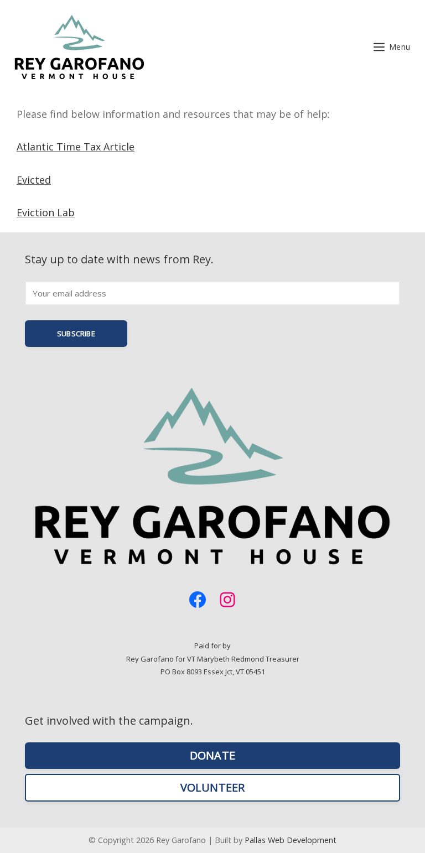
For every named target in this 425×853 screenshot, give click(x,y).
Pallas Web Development (290, 840)
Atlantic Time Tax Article (75, 146)
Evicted (34, 179)
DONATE (212, 755)
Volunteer (212, 787)
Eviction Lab (46, 212)
